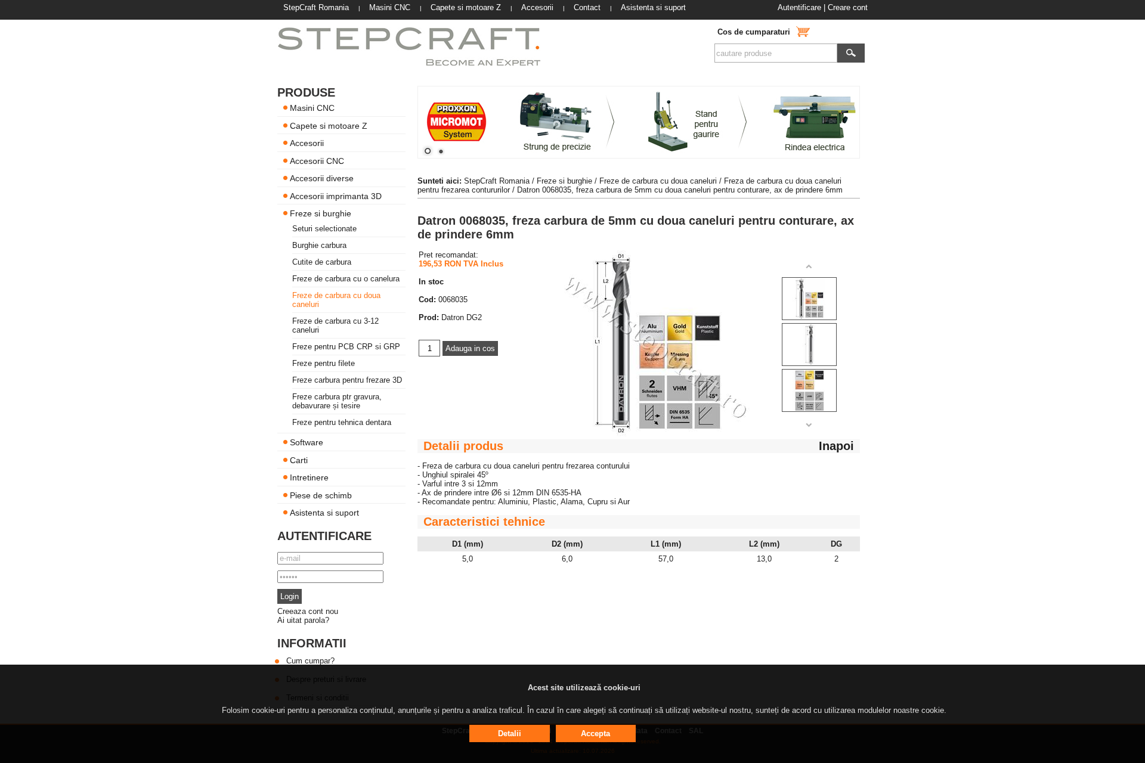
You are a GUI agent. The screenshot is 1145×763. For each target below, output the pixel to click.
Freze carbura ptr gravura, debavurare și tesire (337, 401)
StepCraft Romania (497, 180)
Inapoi (836, 445)
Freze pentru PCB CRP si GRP (346, 346)
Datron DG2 (461, 317)
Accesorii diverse (322, 178)
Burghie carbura (319, 245)
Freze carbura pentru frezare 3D (347, 380)
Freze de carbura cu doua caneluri (658, 180)
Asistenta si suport (324, 512)
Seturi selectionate (324, 228)
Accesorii (307, 143)
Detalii (509, 733)
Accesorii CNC (317, 160)
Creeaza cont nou (307, 611)
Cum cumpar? (310, 660)
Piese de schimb (321, 495)
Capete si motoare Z (328, 125)
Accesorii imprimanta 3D (336, 195)
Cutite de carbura (321, 262)
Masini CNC (312, 108)
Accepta (595, 733)
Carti (299, 459)
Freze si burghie (320, 213)
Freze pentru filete (323, 363)
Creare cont (848, 7)
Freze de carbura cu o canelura (346, 278)
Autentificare (799, 7)
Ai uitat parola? (303, 620)
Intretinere (309, 477)
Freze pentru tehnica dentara (341, 422)
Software (306, 442)
